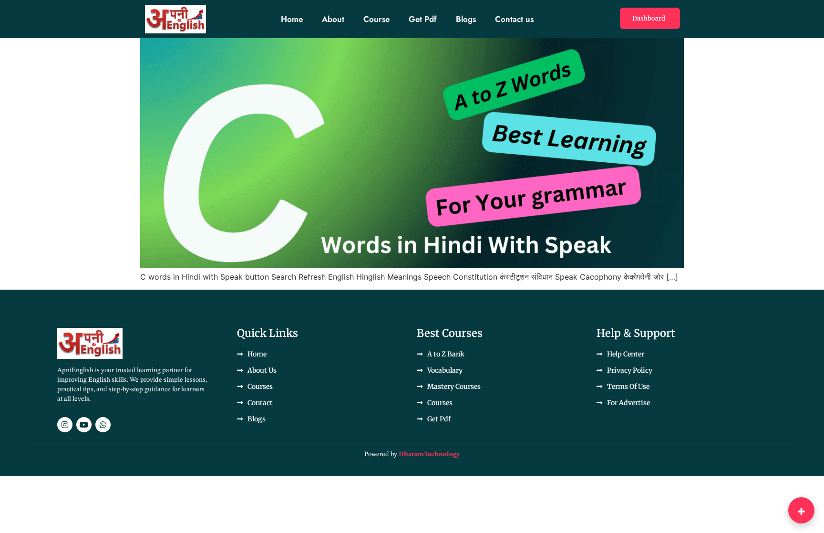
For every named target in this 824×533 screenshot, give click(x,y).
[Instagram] (64, 424)
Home (292, 19)
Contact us (514, 19)
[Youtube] (84, 424)
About (333, 19)
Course (376, 19)
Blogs (466, 19)
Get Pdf (423, 19)
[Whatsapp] (103, 424)
